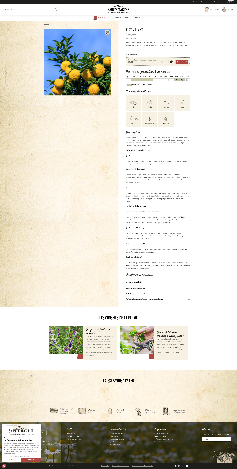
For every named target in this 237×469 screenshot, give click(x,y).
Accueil (46, 24)
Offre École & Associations (163, 439)
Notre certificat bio (161, 434)
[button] (101, 18)
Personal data (105, 466)
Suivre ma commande (117, 434)
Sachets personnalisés (162, 442)
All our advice (115, 444)
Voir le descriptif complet (136, 48)
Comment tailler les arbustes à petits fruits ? (170, 334)
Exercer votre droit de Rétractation (142, 466)
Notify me (183, 61)
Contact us (192, 2)
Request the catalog (117, 439)
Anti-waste (118, 18)
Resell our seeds (160, 436)
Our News (127, 18)
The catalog (200, 2)
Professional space (220, 2)
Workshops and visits (74, 439)
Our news (70, 444)
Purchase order (115, 442)
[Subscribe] (229, 439)
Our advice (137, 18)
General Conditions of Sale (120, 466)
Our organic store (73, 442)
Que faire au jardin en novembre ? (98, 331)
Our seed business (73, 436)
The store (209, 2)
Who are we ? (71, 434)
